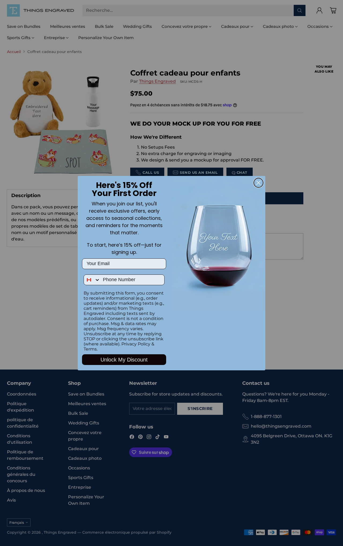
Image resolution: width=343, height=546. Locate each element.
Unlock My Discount (124, 360)
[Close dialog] (258, 182)
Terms (90, 349)
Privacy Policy (135, 344)
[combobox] (92, 280)
